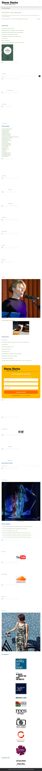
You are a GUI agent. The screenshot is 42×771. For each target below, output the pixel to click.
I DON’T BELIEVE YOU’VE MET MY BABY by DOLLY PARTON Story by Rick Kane (20, 526)
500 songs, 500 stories (6, 351)
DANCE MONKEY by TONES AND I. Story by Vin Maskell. (11, 353)
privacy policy (23, 395)
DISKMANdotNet (31, 769)
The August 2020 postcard (6, 349)
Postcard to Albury (5, 344)
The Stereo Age (4, 339)
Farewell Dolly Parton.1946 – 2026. (12, 530)
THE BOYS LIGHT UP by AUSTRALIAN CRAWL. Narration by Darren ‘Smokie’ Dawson (17, 360)
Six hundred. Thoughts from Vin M (8, 346)
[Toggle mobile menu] (39, 1)
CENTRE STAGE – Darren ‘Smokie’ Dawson (11, 12)
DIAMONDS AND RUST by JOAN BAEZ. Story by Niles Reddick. (17, 528)
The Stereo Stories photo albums (7, 358)
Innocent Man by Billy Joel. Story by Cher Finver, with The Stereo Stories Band (15, 342)
